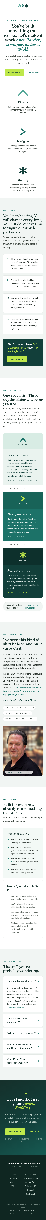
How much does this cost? (24, 981)
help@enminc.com (30, 1178)
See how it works (34, 72)
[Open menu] (4, 5)
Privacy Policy (14, 1210)
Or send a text (34, 1131)
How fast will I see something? (23, 1020)
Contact (30, 1190)
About (12, 1182)
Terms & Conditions (30, 1210)
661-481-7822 (30, 1182)
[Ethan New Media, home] (23, 6)
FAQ (12, 1186)
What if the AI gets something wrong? (23, 1061)
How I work (12, 1178)
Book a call (14, 72)
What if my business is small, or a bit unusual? (23, 1046)
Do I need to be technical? (23, 1033)
